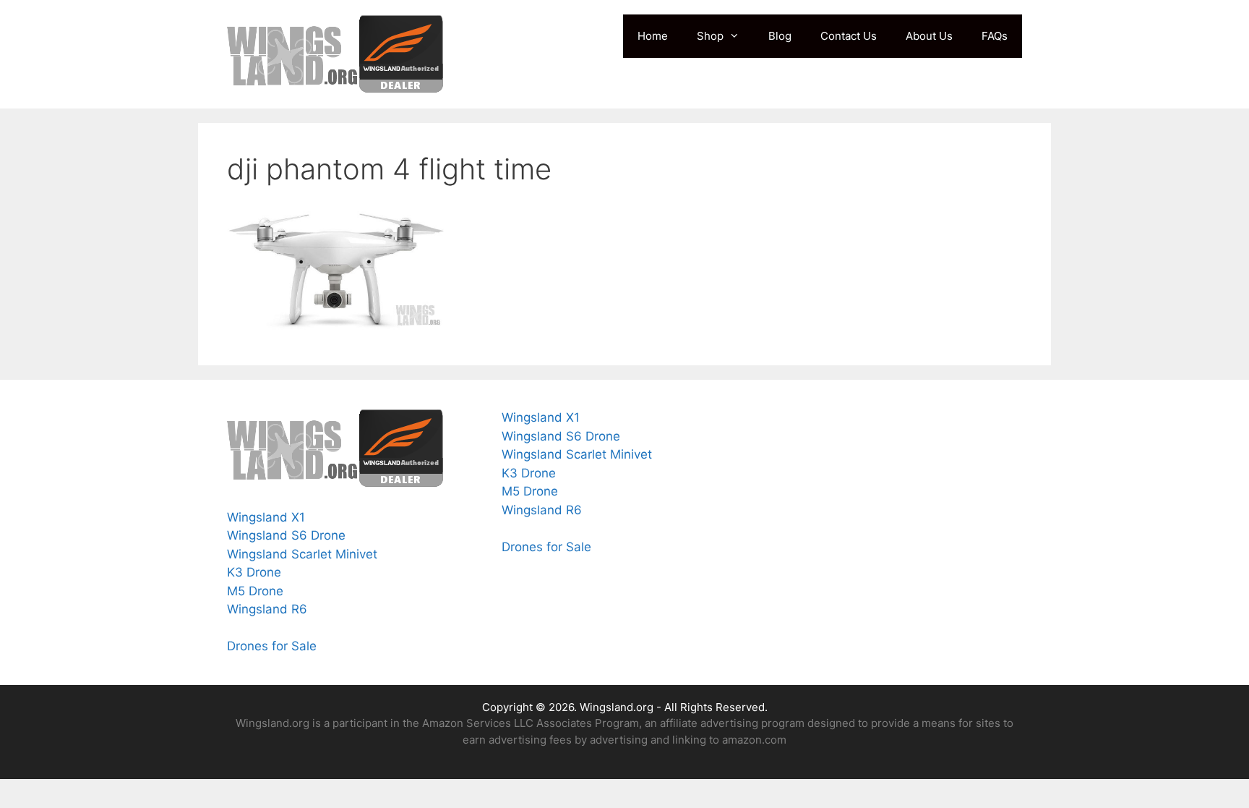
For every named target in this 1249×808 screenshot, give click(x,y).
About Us (929, 36)
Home (653, 36)
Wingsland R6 (267, 609)
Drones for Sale (273, 646)
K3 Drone (254, 572)
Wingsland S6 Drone (286, 535)
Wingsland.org (616, 707)
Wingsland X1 (266, 517)
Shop (710, 36)
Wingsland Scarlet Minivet (302, 554)
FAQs (995, 36)
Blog (779, 36)
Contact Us (848, 36)
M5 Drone (255, 591)
